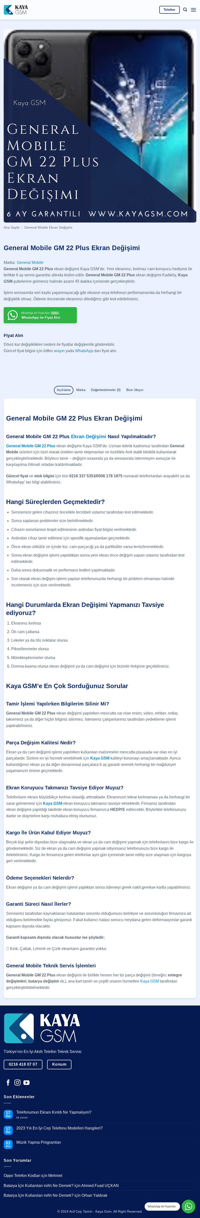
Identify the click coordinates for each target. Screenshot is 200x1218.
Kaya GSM (149, 981)
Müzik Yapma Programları (38, 1142)
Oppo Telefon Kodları (22, 1175)
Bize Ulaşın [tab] (134, 390)
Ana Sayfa (12, 227)
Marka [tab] (80, 390)
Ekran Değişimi (88, 436)
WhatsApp (84, 351)
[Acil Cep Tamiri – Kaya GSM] (16, 9)
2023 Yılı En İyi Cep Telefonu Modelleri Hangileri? (59, 1128)
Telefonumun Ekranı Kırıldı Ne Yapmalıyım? (53, 1112)
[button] (185, 9)
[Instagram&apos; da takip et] (17, 1083)
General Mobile (30, 262)
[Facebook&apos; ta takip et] (8, 1083)
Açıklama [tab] (64, 390)
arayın (59, 351)
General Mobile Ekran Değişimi (48, 227)
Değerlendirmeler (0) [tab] (105, 390)
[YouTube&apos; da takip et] (26, 1083)
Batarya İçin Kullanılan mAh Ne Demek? (38, 1186)
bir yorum (23, 1117)
